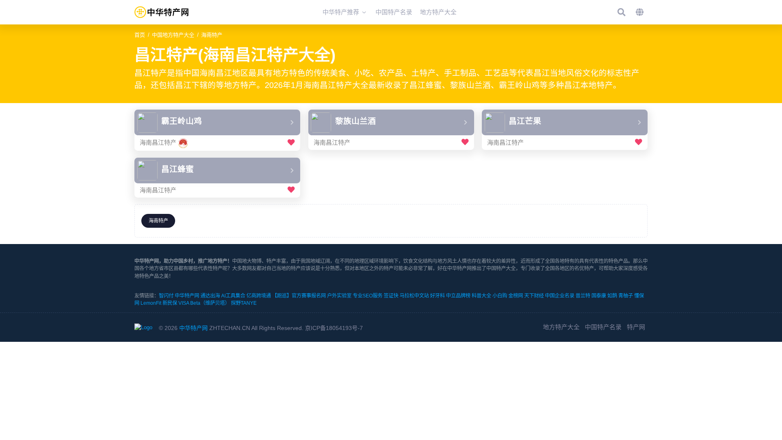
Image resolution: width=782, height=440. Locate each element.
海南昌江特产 (158, 142)
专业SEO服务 (367, 296)
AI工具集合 (233, 296)
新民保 (170, 303)
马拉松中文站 (414, 296)
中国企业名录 (559, 296)
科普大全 (481, 296)
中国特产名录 (603, 326)
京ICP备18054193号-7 (334, 328)
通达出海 (210, 296)
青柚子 (625, 296)
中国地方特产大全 (173, 35)
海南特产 (211, 35)
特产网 (636, 326)
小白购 (499, 296)
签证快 (391, 296)
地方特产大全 (561, 326)
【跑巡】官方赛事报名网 (299, 296)
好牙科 (437, 296)
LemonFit (151, 303)
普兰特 (583, 296)
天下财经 (534, 296)
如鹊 (612, 296)
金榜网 (515, 296)
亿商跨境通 (258, 296)
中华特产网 (187, 296)
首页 (139, 35)
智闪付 (166, 296)
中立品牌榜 (458, 296)
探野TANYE (244, 303)
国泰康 (598, 296)
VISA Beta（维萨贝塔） (204, 303)
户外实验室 (339, 296)
